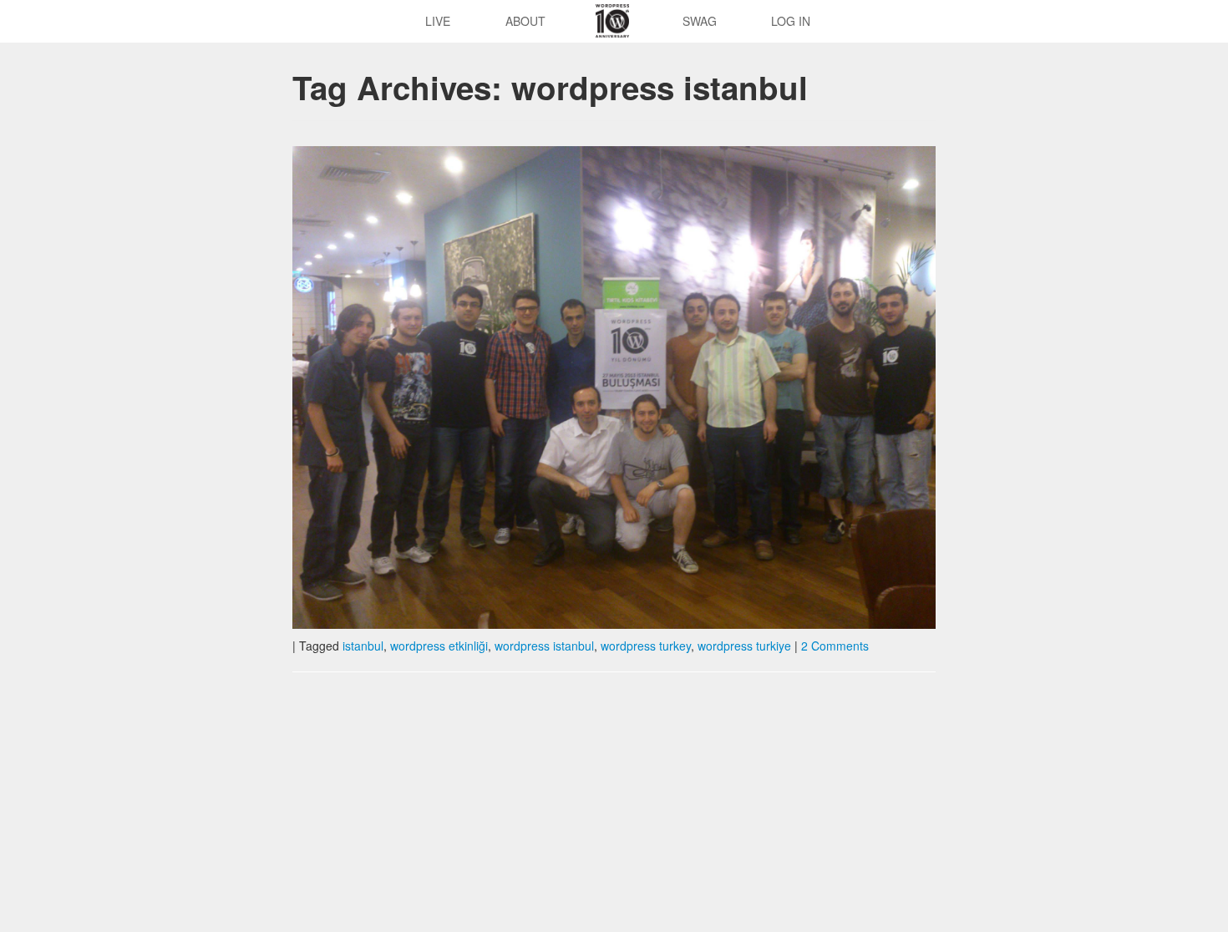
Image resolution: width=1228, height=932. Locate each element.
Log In (790, 21)
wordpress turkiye (744, 645)
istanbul (363, 645)
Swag (700, 21)
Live (437, 21)
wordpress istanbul (544, 645)
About (525, 21)
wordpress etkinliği (439, 645)
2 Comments (835, 645)
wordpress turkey (646, 645)
